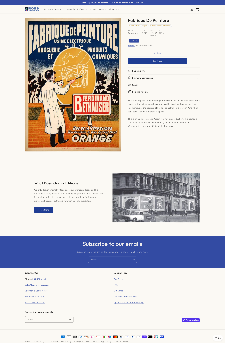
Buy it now (158, 61)
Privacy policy (79, 342)
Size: (151, 30)
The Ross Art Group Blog (125, 296)
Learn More (43, 209)
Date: (144, 30)
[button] (54, 9)
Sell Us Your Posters (34, 296)
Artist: (131, 30)
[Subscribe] (134, 260)
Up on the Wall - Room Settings (129, 302)
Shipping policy (105, 342)
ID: (160, 30)
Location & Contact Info (36, 290)
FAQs (116, 284)
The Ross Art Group (37, 342)
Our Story (118, 279)
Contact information (121, 342)
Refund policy (66, 342)
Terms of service (92, 342)
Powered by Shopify (52, 342)
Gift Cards (118, 290)
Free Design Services (35, 302)
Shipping (131, 45)
